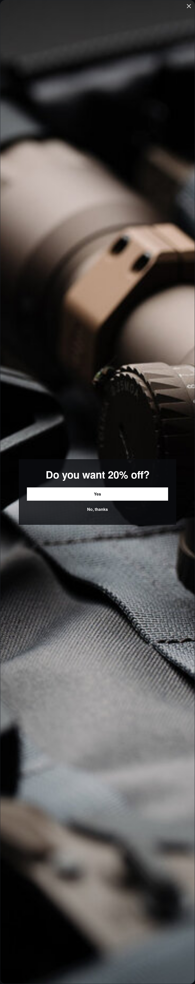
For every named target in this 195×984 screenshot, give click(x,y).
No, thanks (97, 509)
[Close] (189, 6)
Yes (97, 494)
